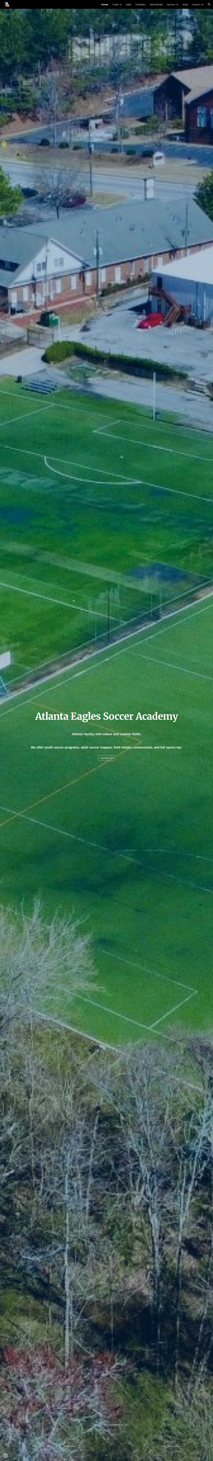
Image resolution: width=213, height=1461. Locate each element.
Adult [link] (128, 4)
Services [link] (171, 4)
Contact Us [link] (198, 4)
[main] (106, 716)
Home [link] (104, 4)
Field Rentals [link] (156, 4)
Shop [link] (185, 4)
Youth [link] (115, 4)
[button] (209, 4)
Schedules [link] (140, 4)
